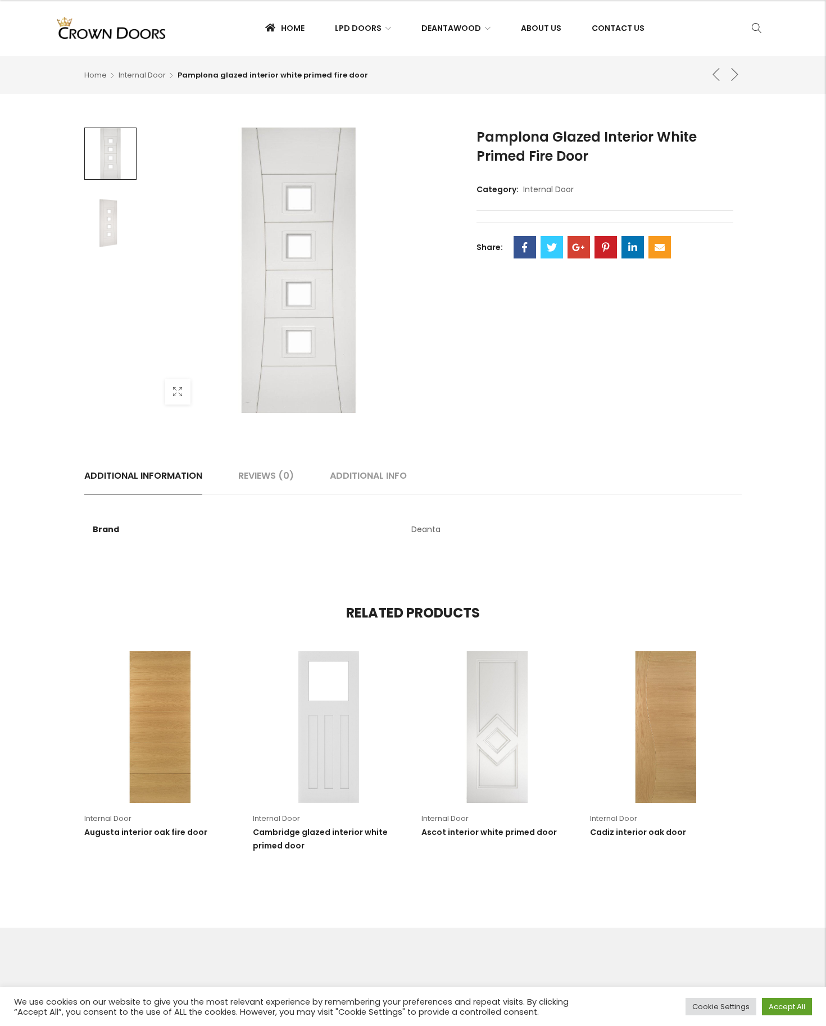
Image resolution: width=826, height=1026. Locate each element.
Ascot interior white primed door (489, 832)
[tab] (143, 476)
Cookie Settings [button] (721, 1006)
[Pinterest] (605, 247)
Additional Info (368, 475)
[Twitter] (552, 247)
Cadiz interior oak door (638, 832)
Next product (735, 74)
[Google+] (579, 247)
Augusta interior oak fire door (145, 832)
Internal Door (142, 75)
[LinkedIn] (632, 247)
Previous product (716, 74)
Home (95, 75)
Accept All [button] (787, 1006)
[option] (110, 154)
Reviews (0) (266, 475)
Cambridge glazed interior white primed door (320, 839)
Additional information (143, 475)
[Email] (659, 247)
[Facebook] (525, 247)
